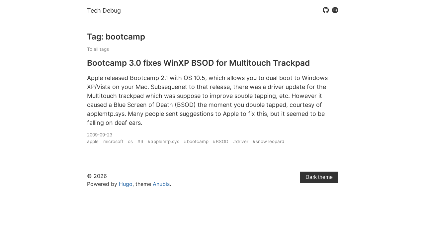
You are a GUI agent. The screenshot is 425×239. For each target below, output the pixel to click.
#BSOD (220, 141)
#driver (240, 141)
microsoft (113, 141)
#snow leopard (268, 141)
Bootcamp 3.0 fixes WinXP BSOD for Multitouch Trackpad (198, 63)
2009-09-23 (100, 134)
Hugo (125, 184)
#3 (140, 141)
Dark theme (319, 177)
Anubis (161, 184)
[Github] (326, 10)
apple (93, 141)
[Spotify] (335, 10)
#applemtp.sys (163, 141)
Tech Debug (104, 10)
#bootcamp (196, 141)
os (130, 141)
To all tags (98, 49)
